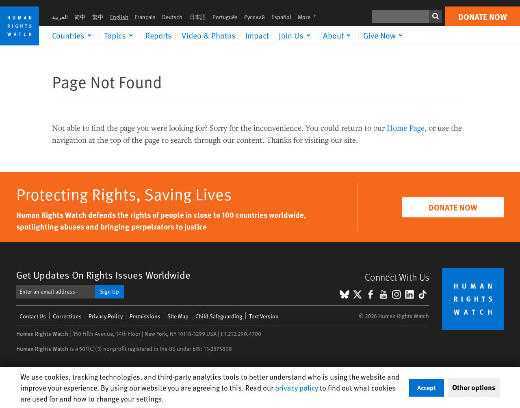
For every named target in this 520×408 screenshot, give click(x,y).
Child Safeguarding (218, 316)
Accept (426, 387)
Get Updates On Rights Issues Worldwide (103, 274)
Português (225, 17)
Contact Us (33, 316)
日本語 (197, 17)
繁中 (98, 17)
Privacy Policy (106, 316)
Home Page (406, 127)
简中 (80, 17)
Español (281, 17)
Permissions (145, 316)
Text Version (264, 316)
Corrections (67, 316)
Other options (474, 387)
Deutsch (172, 17)
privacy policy (296, 387)
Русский (254, 17)
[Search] (435, 16)
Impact (257, 35)
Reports (158, 35)
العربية (60, 17)
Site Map (177, 316)
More (309, 17)
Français (145, 17)
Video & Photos (209, 35)
